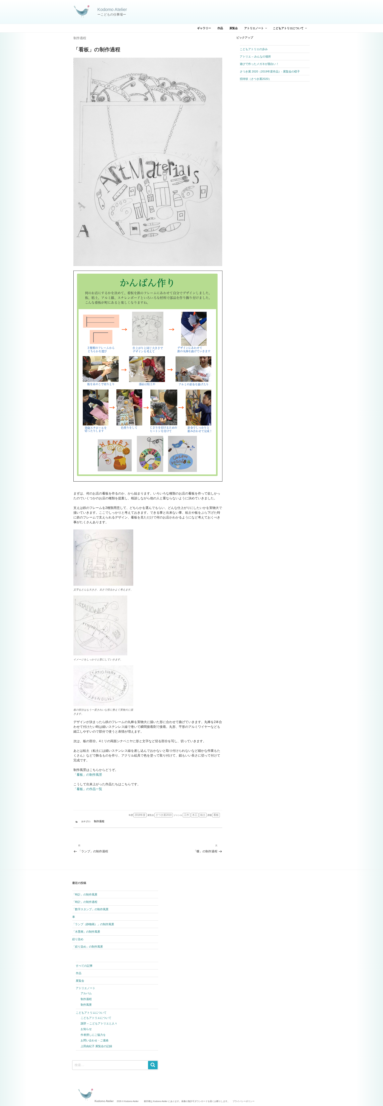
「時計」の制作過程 (84, 901)
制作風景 (86, 1004)
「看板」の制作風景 (87, 774)
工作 (186, 814)
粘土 (202, 814)
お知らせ (86, 1029)
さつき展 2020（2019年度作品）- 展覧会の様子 (270, 71)
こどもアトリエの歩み (254, 49)
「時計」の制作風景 (84, 894)
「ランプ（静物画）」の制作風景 (93, 924)
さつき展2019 (164, 814)
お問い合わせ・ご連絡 (95, 1040)
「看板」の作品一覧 (87, 789)
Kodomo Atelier (112, 9)
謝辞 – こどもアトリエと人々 (99, 1023)
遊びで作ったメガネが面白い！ (259, 63)
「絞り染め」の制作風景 (87, 946)
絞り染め (77, 939)
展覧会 (233, 28)
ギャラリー (204, 28)
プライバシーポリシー (244, 1101)
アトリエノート (254, 28)
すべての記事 (84, 965)
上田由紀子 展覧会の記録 (96, 1046)
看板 (216, 814)
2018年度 (140, 814)
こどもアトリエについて (288, 28)
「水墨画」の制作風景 (86, 931)
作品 (220, 28)
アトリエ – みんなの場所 (255, 56)
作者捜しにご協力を (93, 1034)
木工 (194, 814)
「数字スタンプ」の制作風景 (90, 909)
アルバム (86, 993)
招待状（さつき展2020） (255, 78)
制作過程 (79, 38)
